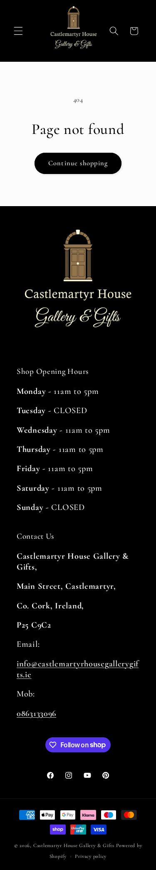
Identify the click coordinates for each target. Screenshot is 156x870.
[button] (18, 31)
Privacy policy (90, 856)
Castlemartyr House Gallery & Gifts (73, 845)
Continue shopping (78, 163)
